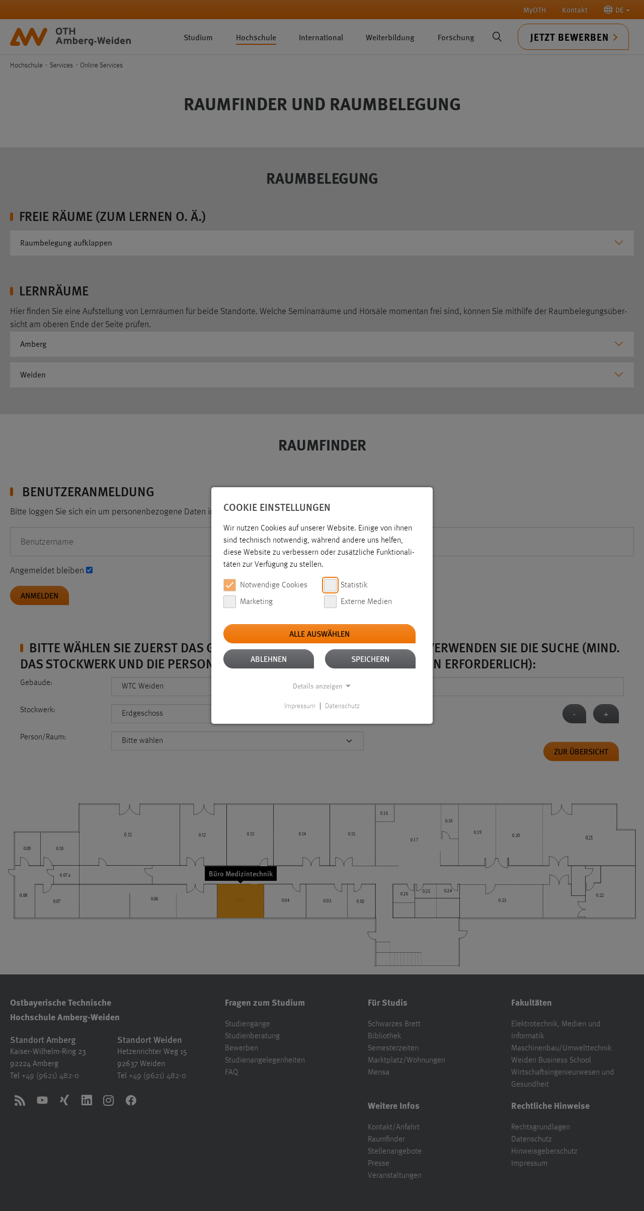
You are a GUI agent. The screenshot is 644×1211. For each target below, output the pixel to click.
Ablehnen (269, 658)
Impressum (299, 706)
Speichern (370, 658)
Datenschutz (342, 706)
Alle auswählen (319, 633)
